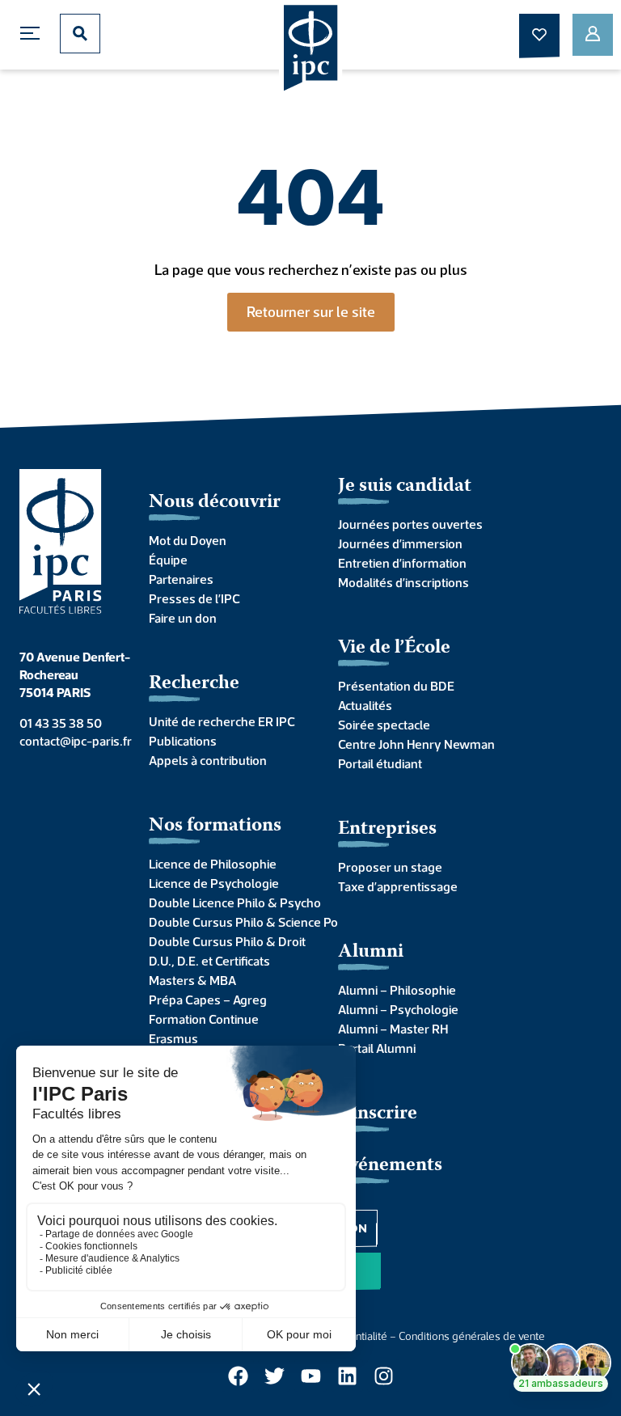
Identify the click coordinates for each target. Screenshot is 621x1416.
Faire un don (183, 618)
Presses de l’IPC (194, 598)
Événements (390, 1165)
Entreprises (387, 829)
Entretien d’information (402, 563)
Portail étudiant (380, 763)
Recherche (194, 684)
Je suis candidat (404, 486)
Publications (183, 740)
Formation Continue (204, 1019)
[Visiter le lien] (311, 49)
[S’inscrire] (592, 35)
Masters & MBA (192, 980)
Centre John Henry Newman (416, 744)
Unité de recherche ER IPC (222, 721)
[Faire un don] (539, 35)
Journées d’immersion (400, 543)
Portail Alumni (377, 1048)
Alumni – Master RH (393, 1028)
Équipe (168, 559)
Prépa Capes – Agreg (208, 999)
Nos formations (215, 826)
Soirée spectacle (384, 724)
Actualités (365, 705)
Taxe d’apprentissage (398, 886)
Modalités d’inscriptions (403, 582)
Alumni (370, 952)
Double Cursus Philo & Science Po (227, 922)
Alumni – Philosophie (397, 990)
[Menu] (34, 33)
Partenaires (181, 579)
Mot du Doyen (187, 540)
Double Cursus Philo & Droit (227, 941)
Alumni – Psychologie (398, 1009)
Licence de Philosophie (213, 863)
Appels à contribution (208, 760)
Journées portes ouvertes (410, 524)
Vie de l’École (394, 648)
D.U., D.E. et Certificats (209, 960)
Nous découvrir (215, 502)
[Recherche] (80, 33)
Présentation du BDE (396, 685)
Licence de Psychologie (214, 883)
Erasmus (173, 1038)
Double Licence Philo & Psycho (227, 902)
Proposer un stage (390, 867)
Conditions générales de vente (472, 1335)
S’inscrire (377, 1114)
